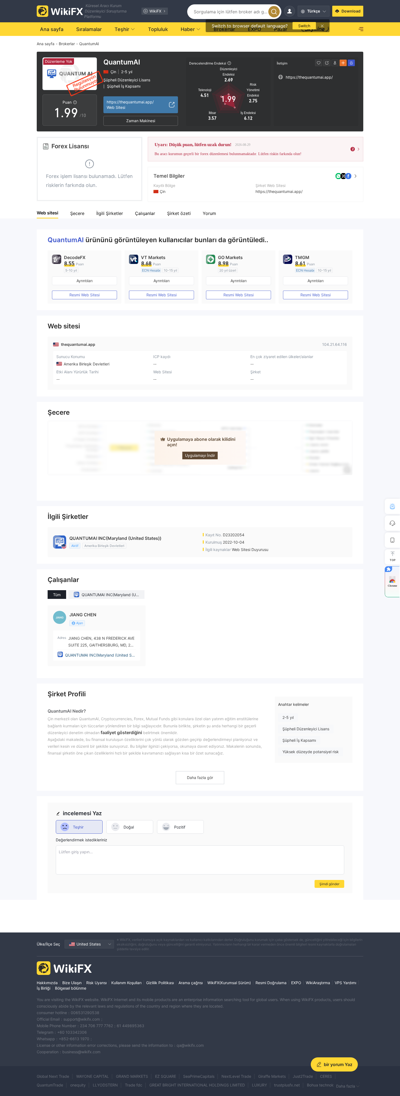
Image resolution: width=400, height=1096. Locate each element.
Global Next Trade (53, 1076)
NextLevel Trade (236, 1076)
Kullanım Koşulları (126, 982)
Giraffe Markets (272, 1076)
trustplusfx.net (287, 1085)
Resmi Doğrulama (271, 982)
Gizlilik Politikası (160, 982)
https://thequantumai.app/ (279, 191)
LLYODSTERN (105, 1085)
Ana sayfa (45, 43)
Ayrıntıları (84, 280)
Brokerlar (67, 43)
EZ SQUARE (165, 1076)
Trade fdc (133, 1085)
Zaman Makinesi (140, 120)
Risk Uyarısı (96, 982)
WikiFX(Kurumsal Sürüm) (229, 982)
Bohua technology (323, 1085)
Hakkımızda (47, 982)
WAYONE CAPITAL (92, 1076)
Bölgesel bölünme (70, 988)
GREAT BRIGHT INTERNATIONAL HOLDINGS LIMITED (197, 1085)
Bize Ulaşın (72, 982)
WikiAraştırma (318, 982)
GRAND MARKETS (132, 1076)
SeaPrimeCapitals (198, 1076)
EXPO (296, 982)
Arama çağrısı (191, 982)
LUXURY (259, 1085)
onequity (78, 1085)
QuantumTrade (50, 1085)
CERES (326, 1076)
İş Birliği (43, 988)
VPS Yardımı (345, 982)
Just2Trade (303, 1076)
